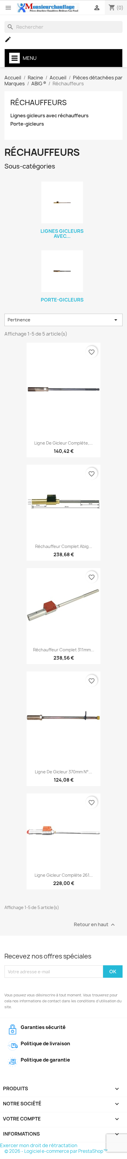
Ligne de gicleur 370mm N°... (63, 772)
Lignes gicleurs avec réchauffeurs (49, 116)
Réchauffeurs (38, 102)
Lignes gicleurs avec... (62, 234)
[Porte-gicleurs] (62, 271)
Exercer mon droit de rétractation (38, 1145)
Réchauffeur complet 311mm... (63, 650)
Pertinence (63, 319)
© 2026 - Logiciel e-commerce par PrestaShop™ (56, 1151)
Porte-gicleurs (27, 124)
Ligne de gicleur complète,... (63, 443)
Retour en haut (95, 925)
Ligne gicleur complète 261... (64, 875)
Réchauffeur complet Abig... (63, 546)
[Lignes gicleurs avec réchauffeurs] (62, 202)
